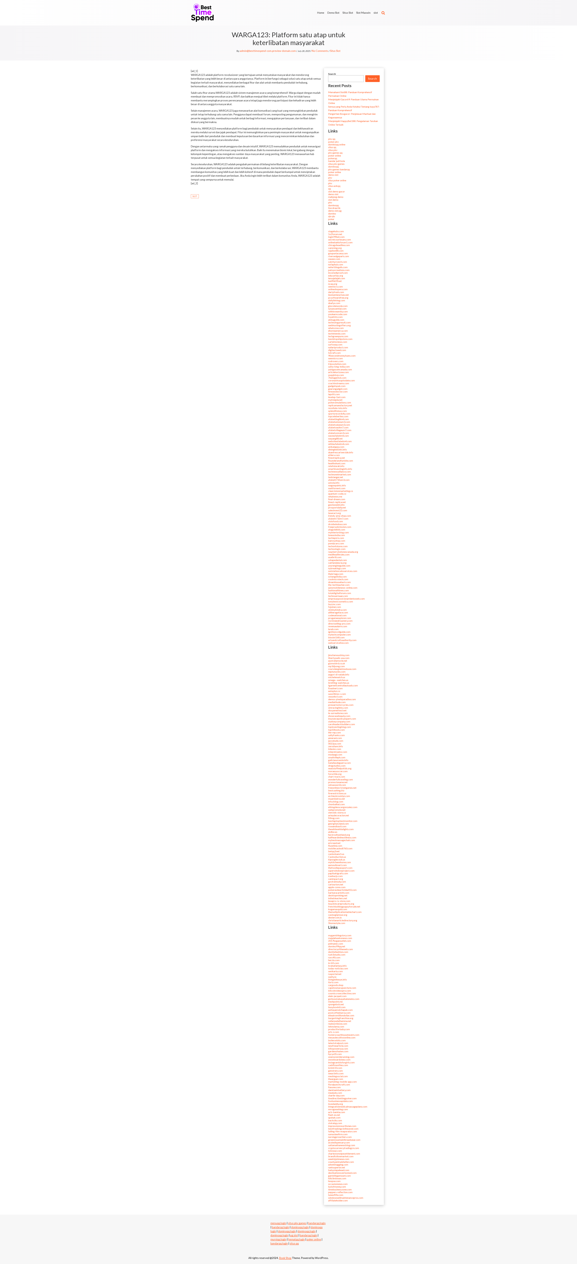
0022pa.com (334, 743)
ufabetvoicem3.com (338, 432)
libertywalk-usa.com (338, 657)
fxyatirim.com (335, 316)
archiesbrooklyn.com (339, 796)
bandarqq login (317, 1223)
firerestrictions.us (337, 793)
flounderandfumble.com (340, 460)
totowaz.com (335, 1150)
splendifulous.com (337, 410)
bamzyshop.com (336, 540)
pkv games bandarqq (339, 169)
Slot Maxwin (363, 12)
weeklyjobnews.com (338, 1159)
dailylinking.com (336, 300)
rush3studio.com (336, 954)
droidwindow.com (337, 524)
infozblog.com (335, 801)
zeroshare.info (335, 746)
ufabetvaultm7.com (338, 427)
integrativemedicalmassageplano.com (347, 1106)
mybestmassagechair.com (341, 840)
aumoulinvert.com (337, 865)
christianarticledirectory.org (342, 920)
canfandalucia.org (337, 562)
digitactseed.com (337, 350)
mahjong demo (335, 196)
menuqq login (278, 1223)
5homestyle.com (336, 923)
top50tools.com (336, 729)
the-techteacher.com (339, 584)
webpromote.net (336, 809)
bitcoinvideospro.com (339, 990)
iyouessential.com (337, 308)
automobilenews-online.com (342, 587)
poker (331, 219)
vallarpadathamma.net (339, 1020)
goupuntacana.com (338, 253)
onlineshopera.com (338, 289)
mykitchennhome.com (339, 862)
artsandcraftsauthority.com (342, 640)
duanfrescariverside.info (340, 452)
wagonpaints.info (337, 485)
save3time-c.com (337, 693)
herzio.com (334, 960)
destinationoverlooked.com (342, 1172)
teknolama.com (336, 1026)
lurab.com (333, 629)
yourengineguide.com (339, 565)
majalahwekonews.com (340, 938)
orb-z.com (333, 1031)
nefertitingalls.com (338, 267)
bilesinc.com (334, 748)
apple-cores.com (336, 887)
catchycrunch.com (337, 261)
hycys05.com (335, 1054)
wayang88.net (335, 438)
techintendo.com (336, 333)
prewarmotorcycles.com (340, 704)
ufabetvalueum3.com (339, 424)
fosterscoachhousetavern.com (343, 1034)
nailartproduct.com (338, 347)
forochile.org (335, 773)
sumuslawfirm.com (338, 1134)
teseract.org (334, 513)
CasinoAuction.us (337, 856)
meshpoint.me (335, 1001)
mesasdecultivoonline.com (341, 1037)
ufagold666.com (336, 529)
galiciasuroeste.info (338, 760)
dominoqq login (300, 1227)
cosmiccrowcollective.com (342, 993)
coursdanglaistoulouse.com (342, 668)
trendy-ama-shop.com (339, 515)
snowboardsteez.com (339, 1059)
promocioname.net (338, 782)
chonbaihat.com (336, 804)
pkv (330, 177)
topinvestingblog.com (339, 726)
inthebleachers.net (337, 898)
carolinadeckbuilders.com (341, 724)
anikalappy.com (336, 446)
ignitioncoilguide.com (339, 631)
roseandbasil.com (337, 826)
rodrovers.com (335, 361)
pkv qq (331, 138)
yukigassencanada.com (340, 369)
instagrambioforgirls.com (341, 1062)
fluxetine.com (335, 845)
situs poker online (337, 180)
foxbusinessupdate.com (340, 1101)
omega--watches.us (338, 680)
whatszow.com (336, 328)
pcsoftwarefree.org (338, 297)
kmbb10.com (335, 1067)
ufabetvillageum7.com (339, 430)
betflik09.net (335, 281)
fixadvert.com (335, 688)
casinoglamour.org (337, 914)
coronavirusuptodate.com (341, 380)
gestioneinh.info (336, 504)
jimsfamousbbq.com (338, 655)
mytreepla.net (335, 399)
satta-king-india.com (339, 366)
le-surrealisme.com (338, 713)
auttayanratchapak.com (340, 1009)
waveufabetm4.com (338, 435)
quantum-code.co (337, 493)
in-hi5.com (333, 963)
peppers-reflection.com (340, 1192)
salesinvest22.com (337, 510)
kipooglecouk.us (336, 859)
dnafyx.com (334, 303)
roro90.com (334, 957)
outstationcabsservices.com (342, 571)
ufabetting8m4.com (338, 419)
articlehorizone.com (338, 372)
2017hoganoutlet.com (339, 940)
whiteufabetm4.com (338, 443)
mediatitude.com (337, 702)
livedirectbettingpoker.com (342, 1098)
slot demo (333, 199)
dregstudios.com (336, 765)
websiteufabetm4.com (340, 441)
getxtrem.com (335, 1070)
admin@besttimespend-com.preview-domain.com (268, 50)
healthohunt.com (336, 463)
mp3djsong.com (336, 666)
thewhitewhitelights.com (341, 829)
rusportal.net (334, 973)
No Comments (320, 50)
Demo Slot (333, 12)
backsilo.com (335, 1120)
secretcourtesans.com (339, 239)
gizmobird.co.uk (336, 663)
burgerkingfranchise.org (340, 1018)
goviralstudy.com (337, 881)
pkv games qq (335, 152)
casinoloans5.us (336, 853)
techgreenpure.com (338, 336)
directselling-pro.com (339, 623)
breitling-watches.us (338, 682)
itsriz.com (333, 982)
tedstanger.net (335, 477)
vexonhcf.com (335, 696)
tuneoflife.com (335, 1194)
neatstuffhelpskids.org (339, 768)
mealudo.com (335, 1092)
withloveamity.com (338, 311)
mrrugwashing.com (338, 1109)
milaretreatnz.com (337, 751)
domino (332, 213)
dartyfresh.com (336, 292)
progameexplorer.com (339, 618)
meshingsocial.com (338, 1076)
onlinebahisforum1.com (340, 242)
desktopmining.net (337, 895)
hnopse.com (334, 1181)
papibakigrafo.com (338, 873)
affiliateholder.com (338, 1200)
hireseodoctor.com (338, 391)
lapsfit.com (334, 394)
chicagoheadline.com (339, 245)
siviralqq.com (335, 1123)
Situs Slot (347, 12)
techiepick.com (336, 537)
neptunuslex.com (336, 671)
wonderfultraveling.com (340, 779)
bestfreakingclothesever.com (343, 1128)
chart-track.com (336, 776)
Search (332, 73)
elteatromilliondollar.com (341, 1015)
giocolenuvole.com (338, 305)
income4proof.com (338, 272)
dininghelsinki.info (337, 449)
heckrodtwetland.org (339, 834)
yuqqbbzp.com (336, 375)
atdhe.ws (332, 831)
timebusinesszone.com (340, 1189)
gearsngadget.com (337, 388)
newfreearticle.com (338, 1045)
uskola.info (333, 482)
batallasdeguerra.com (339, 762)
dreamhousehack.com (339, 582)
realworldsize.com (337, 1023)
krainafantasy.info (337, 965)
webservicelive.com (338, 642)
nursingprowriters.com (340, 1136)
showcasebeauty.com (339, 715)
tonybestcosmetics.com (340, 601)
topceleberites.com (338, 416)
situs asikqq (334, 185)
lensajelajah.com (336, 278)
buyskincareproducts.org (341, 903)
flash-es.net (334, 1114)
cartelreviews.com (337, 341)
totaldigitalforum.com (339, 593)
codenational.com (337, 615)
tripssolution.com (337, 363)
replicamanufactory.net (340, 405)
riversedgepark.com (338, 256)
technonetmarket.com (339, 474)
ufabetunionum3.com (339, 421)
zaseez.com (334, 258)
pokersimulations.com (339, 402)
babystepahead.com (338, 1170)
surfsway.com (335, 344)
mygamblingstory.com (339, 935)
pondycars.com (336, 543)
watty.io (332, 976)
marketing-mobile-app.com (342, 1081)
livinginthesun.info (337, 979)
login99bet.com (336, 236)
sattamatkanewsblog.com (341, 1145)
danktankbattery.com (339, 1090)
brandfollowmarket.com (340, 1156)
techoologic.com (336, 548)
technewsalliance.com (339, 471)
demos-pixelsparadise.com (342, 699)
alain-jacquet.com (337, 996)
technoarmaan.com (338, 595)
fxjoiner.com (334, 606)
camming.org (335, 247)
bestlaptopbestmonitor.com (342, 820)
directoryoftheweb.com (340, 949)
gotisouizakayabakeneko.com (343, 998)
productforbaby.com (339, 1029)
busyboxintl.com (336, 1007)
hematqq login (296, 1239)
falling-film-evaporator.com (342, 1131)
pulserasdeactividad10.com (342, 889)
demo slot (333, 174)
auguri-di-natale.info (338, 674)
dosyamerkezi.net (337, 710)
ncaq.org (332, 283)
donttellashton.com (338, 951)
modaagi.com (335, 754)
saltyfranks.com (336, 735)
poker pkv (333, 141)
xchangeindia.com (337, 576)
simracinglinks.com (338, 707)
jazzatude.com (335, 740)
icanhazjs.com (335, 876)
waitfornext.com (336, 488)
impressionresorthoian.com (342, 1125)
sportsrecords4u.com (339, 413)
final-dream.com (336, 499)
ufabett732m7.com (338, 518)
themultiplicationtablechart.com (345, 911)
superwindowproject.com (341, 870)
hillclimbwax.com (337, 1178)
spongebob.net (336, 1004)
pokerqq (332, 158)
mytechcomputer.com (339, 634)
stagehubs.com (336, 231)
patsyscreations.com (339, 270)
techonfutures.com (338, 546)
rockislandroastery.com (340, 620)
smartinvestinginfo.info (340, 468)
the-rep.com (334, 732)
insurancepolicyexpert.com (342, 718)
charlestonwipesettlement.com (344, 1153)
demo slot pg (335, 210)
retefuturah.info (336, 466)
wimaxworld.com (337, 784)
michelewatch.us (336, 677)
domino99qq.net (336, 946)
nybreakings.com (337, 568)
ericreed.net (334, 843)
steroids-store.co (337, 812)
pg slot (294, 1235)
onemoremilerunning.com (341, 1056)
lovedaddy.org (335, 1103)
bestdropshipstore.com (340, 338)
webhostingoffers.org (339, 325)
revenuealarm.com (337, 626)
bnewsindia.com (336, 535)
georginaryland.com (338, 823)
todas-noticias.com (338, 968)
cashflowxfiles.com (338, 1065)
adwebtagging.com (338, 1164)
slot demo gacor (336, 191)
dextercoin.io (335, 917)
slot (376, 12)
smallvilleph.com (336, 757)
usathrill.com (334, 557)
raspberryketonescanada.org (343, 551)
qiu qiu (331, 216)
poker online (334, 155)
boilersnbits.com (337, 1040)
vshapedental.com (337, 560)
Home (320, 12)
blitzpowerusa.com (338, 1048)
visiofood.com (335, 521)
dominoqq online (336, 144)
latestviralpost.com (338, 1043)
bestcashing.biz (336, 790)
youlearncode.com (337, 314)
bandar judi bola (336, 161)
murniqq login (278, 1239)
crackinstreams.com (338, 383)
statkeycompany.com (339, 721)
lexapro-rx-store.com (339, 900)
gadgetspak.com (336, 385)
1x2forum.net (335, 234)
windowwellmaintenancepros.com (345, 1197)
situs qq (332, 147)
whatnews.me (335, 496)
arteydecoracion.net (338, 815)
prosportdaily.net (337, 507)
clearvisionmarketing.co (340, 490)
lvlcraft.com (334, 352)
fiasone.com (334, 1087)
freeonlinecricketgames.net (342, 787)
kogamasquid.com (337, 909)
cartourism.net (335, 884)
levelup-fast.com (336, 397)
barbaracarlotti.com (338, 892)
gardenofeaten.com (338, 1051)
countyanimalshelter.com (341, 1161)
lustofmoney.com (337, 1186)
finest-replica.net (337, 502)
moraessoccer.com (338, 771)
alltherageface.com (338, 612)
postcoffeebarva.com (339, 1012)
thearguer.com (335, 1078)
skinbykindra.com (337, 609)
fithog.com (333, 818)
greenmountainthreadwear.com (344, 1139)
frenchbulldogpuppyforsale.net (344, 906)
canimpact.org (335, 878)
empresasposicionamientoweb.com (346, 598)
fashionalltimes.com (338, 590)
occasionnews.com (338, 1183)
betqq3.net (334, 851)
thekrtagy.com (335, 573)
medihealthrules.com (339, 554)
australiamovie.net (337, 660)
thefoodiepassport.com (340, 867)
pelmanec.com (335, 943)
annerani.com (335, 738)
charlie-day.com (336, 1095)
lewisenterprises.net (338, 294)
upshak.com (334, 1117)
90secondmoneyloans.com (342, 355)
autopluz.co (334, 691)
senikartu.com (335, 971)
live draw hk (334, 208)
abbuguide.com (336, 319)
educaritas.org (335, 275)
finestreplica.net (336, 457)
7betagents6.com (337, 377)
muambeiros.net (336, 798)
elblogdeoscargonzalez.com (342, 807)
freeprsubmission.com (339, 526)
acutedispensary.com (339, 1142)
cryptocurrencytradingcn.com (343, 1148)
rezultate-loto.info (337, 408)
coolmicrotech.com (338, 579)
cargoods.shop (335, 985)
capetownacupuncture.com (342, 987)
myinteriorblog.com (338, 532)
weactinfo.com (335, 1073)
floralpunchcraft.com (339, 1084)
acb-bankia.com (336, 1112)
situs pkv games (336, 163)
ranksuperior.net (336, 1167)
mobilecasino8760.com (340, 848)
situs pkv (332, 150)
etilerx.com (334, 455)
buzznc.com (334, 604)
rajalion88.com (335, 250)
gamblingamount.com (339, 1175)
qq (329, 188)
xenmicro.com (335, 286)
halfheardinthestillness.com (342, 837)
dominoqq (333, 166)
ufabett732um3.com (339, 479)
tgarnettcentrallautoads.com (343, 685)
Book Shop (285, 1257)
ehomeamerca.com (338, 330)
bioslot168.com (336, 637)
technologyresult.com (339, 322)
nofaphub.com (335, 264)
